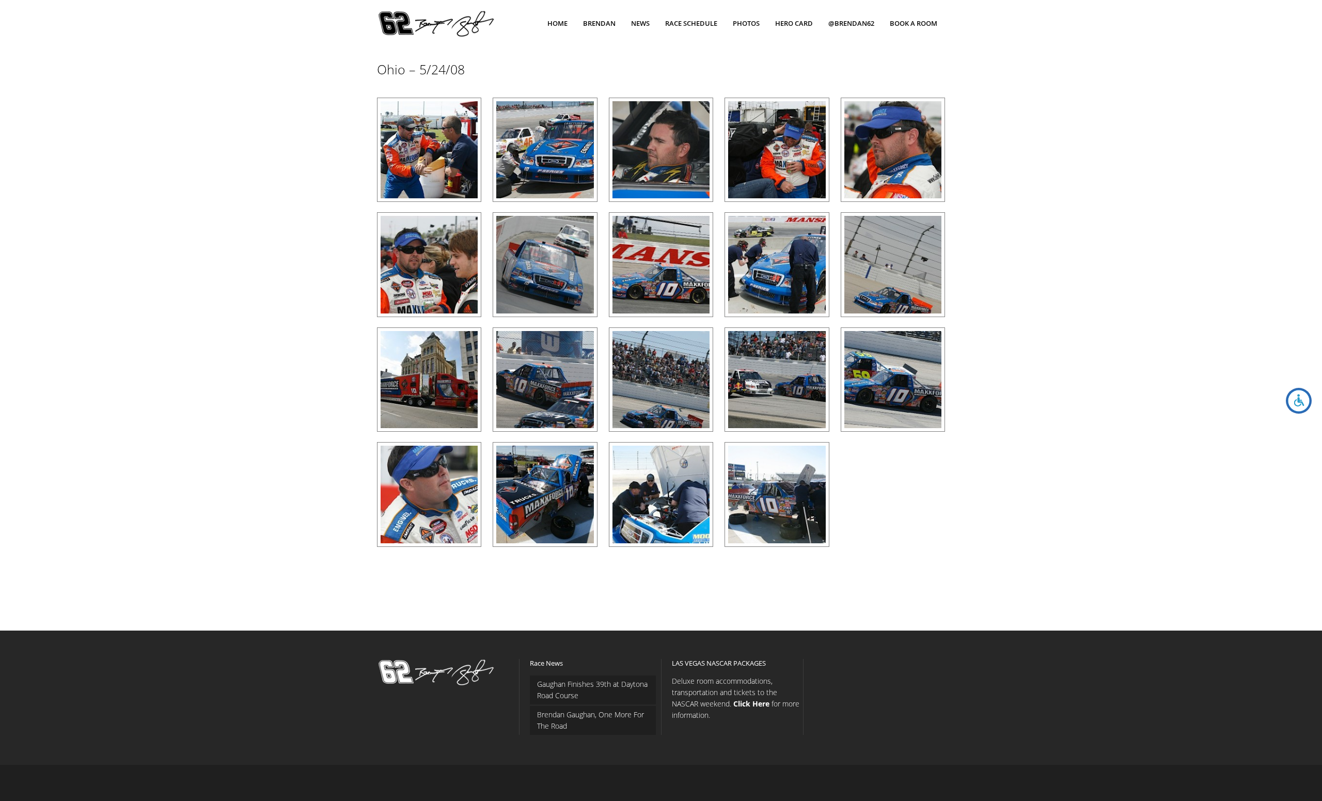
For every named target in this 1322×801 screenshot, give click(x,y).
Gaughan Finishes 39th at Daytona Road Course (592, 689)
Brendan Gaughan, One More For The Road (590, 720)
